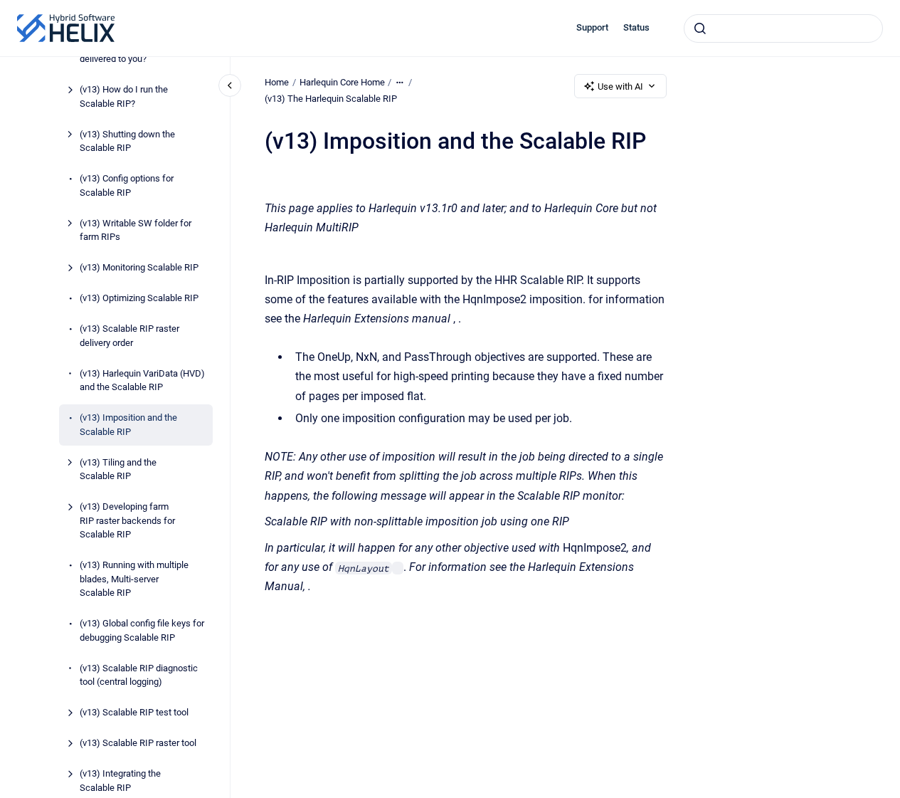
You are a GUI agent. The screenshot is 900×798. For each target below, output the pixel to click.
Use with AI (620, 86)
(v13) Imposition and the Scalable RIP (128, 424)
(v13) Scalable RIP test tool (134, 712)
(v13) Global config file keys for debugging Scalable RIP (142, 630)
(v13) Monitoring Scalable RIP (139, 267)
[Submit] (700, 28)
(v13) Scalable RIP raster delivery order (129, 335)
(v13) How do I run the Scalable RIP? (124, 96)
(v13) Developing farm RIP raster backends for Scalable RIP (127, 520)
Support (592, 27)
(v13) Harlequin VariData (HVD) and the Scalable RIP (142, 380)
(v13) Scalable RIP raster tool (138, 742)
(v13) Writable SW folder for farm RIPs (135, 230)
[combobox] (783, 28)
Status (636, 27)
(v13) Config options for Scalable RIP (127, 185)
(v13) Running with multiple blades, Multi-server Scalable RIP (134, 579)
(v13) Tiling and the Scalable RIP (118, 469)
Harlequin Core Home (342, 82)
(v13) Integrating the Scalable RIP (120, 780)
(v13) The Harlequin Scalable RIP (331, 98)
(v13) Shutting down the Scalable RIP (127, 141)
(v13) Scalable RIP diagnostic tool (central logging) (139, 675)
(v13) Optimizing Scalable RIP (139, 298)
